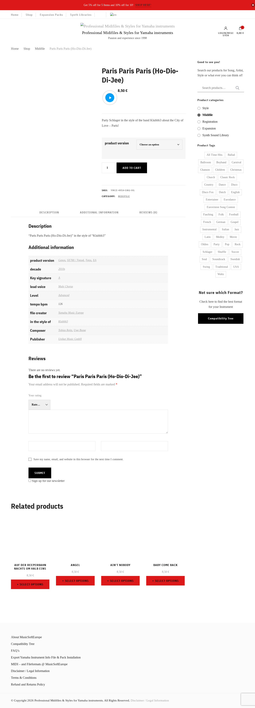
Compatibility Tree (220, 318)
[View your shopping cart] (240, 29)
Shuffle (222, 251)
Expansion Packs (51, 15)
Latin (208, 236)
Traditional (221, 266)
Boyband (221, 162)
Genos (61, 260)
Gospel (234, 222)
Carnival (236, 162)
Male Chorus (65, 286)
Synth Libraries (80, 15)
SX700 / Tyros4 (75, 260)
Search (236, 88)
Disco (234, 184)
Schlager (207, 251)
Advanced (63, 295)
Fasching (208, 214)
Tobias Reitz (65, 330)
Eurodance (230, 199)
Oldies (204, 244)
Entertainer (212, 199)
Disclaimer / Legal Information (30, 671)
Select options (31, 584)
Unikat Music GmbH (70, 338)
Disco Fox (208, 192)
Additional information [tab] (99, 212)
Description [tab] (49, 212)
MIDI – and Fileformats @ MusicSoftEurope (39, 664)
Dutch (222, 192)
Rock (237, 244)
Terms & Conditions (23, 677)
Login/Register (225, 34)
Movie (233, 236)
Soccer (235, 251)
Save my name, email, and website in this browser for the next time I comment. (78, 459)
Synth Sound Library (215, 135)
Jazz (236, 229)
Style (205, 108)
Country (208, 184)
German (220, 222)
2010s (61, 268)
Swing (206, 266)
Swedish (235, 259)
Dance (222, 184)
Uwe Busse (80, 330)
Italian (225, 229)
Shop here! (143, 5)
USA (236, 266)
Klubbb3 (63, 321)
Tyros (88, 260)
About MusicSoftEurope (26, 637)
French (207, 222)
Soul (204, 259)
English (235, 192)
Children (220, 169)
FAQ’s (15, 650)
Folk (221, 214)
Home (15, 15)
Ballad (231, 154)
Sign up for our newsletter (48, 480)
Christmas (235, 169)
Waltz (221, 274)
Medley (220, 236)
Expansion (209, 128)
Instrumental (209, 229)
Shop (29, 15)
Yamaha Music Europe (71, 312)
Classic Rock (227, 177)
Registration (210, 121)
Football (233, 214)
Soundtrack (218, 259)
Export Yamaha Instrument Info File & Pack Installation (46, 657)
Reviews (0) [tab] (148, 212)
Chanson (205, 169)
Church (211, 177)
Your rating (34, 395)
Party (217, 244)
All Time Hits (214, 154)
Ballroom (205, 162)
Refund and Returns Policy (28, 684)
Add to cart (132, 168)
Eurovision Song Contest (221, 207)
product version (117, 143)
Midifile (124, 196)
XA (94, 260)
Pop (227, 244)
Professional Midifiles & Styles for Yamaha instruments (127, 32)
